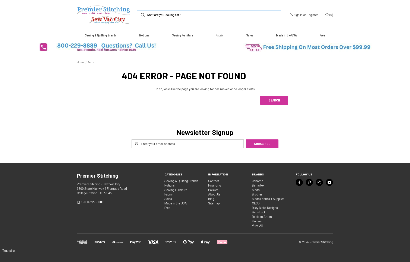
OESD (256, 203)
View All (257, 225)
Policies (213, 190)
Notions (144, 35)
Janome (257, 181)
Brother (257, 194)
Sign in (298, 15)
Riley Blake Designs (265, 208)
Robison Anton (262, 217)
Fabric (220, 35)
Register (312, 15)
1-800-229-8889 (92, 202)
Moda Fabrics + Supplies (268, 199)
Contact (213, 181)
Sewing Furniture (182, 35)
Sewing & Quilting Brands (101, 35)
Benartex (258, 185)
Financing (214, 185)
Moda (256, 190)
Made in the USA (286, 35)
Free (322, 35)
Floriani (257, 221)
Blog (211, 199)
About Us (214, 194)
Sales (249, 35)
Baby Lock (259, 212)
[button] (102, 47)
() (331, 15)
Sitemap (214, 203)
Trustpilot (8, 250)
